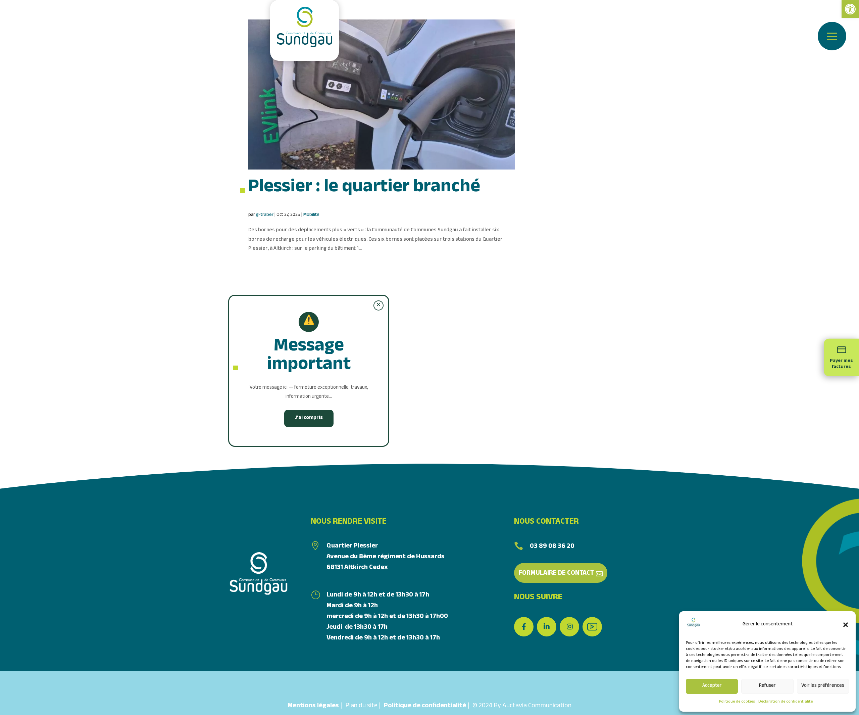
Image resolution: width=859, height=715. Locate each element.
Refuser (767, 686)
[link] (850, 9)
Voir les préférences (822, 686)
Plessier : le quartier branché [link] (364, 188)
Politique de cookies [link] (737, 702)
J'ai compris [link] (309, 418)
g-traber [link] (264, 215)
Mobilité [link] (311, 215)
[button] (845, 624)
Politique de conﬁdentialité (425, 706)
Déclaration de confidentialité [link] (785, 702)
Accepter (712, 686)
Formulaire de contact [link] (556, 573)
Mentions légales (313, 706)
